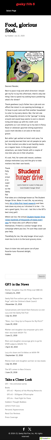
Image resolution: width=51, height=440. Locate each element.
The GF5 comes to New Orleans (18, 369)
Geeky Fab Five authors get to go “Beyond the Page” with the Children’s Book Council (23, 300)
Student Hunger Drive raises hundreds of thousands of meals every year (25, 220)
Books (7, 388)
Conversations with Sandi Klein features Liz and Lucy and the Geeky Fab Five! (25, 311)
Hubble (10, 36)
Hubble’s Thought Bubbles (15, 402)
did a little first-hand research (23, 203)
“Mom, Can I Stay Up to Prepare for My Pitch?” (24, 321)
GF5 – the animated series (16, 384)
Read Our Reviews (12, 413)
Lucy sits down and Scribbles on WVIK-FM (22, 353)
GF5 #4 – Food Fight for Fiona (19, 398)
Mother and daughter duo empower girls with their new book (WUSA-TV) (24, 331)
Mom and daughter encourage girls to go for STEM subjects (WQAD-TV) (23, 342)
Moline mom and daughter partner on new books (25, 361)
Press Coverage (11, 417)
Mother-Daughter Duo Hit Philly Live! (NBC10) (23, 290)
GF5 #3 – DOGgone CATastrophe (20, 394)
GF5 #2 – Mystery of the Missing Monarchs (24, 391)
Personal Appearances (14, 410)
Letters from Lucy (12, 406)
